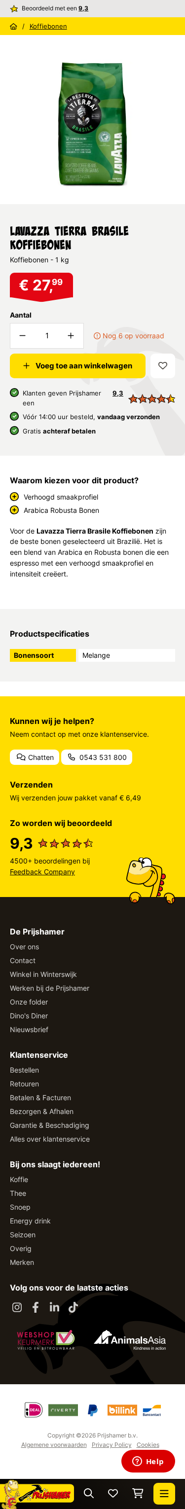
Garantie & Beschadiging (49, 1125)
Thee (18, 1193)
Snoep (20, 1207)
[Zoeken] (88, 1494)
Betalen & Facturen (40, 1097)
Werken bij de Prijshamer (49, 988)
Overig (21, 1248)
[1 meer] (71, 335)
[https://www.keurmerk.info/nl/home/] (46, 1340)
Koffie (19, 1179)
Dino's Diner (29, 1015)
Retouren (24, 1083)
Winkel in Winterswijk (43, 974)
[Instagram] (17, 1307)
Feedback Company (42, 871)
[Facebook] (35, 1307)
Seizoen (23, 1234)
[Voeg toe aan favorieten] (162, 366)
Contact (23, 960)
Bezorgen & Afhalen (42, 1111)
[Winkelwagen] (138, 1494)
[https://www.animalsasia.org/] (130, 1340)
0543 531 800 (102, 757)
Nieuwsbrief (29, 1029)
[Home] (13, 26)
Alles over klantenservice (50, 1139)
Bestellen (24, 1070)
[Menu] (164, 1494)
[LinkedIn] (54, 1307)
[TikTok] (73, 1307)
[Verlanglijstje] (113, 1494)
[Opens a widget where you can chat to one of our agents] (148, 1462)
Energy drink (30, 1221)
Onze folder (29, 1002)
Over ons (24, 946)
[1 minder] (22, 335)
